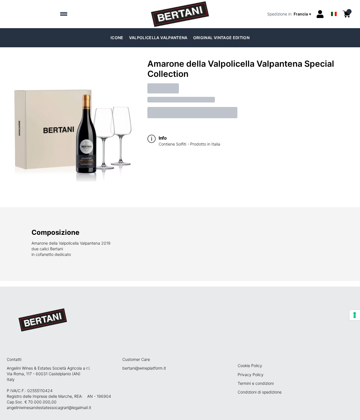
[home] (180, 14)
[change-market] (289, 14)
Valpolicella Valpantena (158, 37)
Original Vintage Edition (221, 37)
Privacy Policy (251, 374)
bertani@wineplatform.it (144, 368)
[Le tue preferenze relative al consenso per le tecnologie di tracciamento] (354, 315)
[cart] (346, 14)
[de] (334, 7)
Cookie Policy (250, 365)
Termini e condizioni (256, 383)
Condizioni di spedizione (260, 392)
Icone (117, 37)
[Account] (320, 14)
